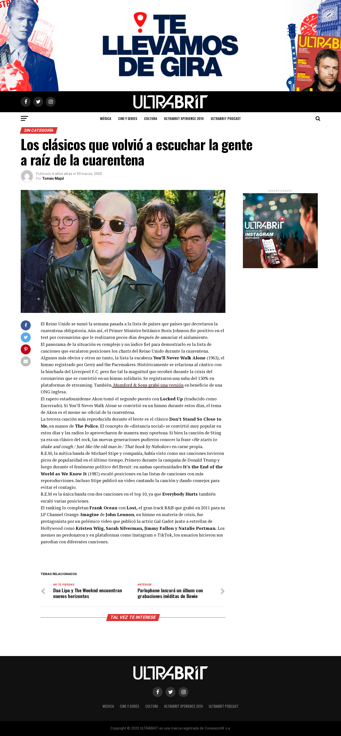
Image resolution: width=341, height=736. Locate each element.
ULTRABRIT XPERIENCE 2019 (184, 118)
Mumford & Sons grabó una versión (147, 385)
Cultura (150, 118)
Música (105, 118)
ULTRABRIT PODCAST (226, 118)
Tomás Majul (53, 178)
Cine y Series (127, 118)
